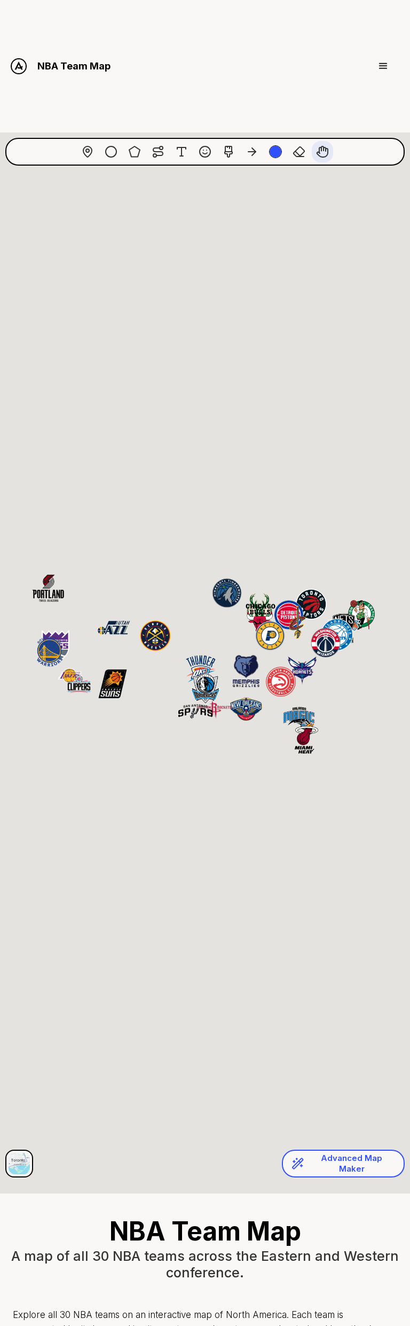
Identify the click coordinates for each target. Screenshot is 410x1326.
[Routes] (158, 151)
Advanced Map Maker (351, 1163)
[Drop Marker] (87, 151)
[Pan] (322, 151)
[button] (383, 66)
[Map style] (19, 1163)
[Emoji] (205, 151)
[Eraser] (299, 151)
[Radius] (111, 151)
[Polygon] (134, 151)
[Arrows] (252, 151)
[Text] (181, 151)
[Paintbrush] (228, 151)
